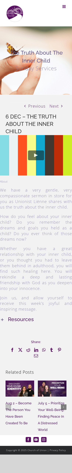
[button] (36, 320)
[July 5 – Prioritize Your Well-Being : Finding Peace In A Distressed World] (52, 383)
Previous (36, 106)
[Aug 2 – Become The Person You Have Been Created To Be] (20, 383)
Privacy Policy (58, 450)
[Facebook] (28, 439)
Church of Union (37, 450)
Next (54, 106)
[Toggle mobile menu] (64, 6)
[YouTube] (36, 439)
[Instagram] (44, 439)
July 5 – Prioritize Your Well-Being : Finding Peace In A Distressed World (51, 416)
